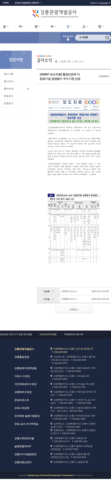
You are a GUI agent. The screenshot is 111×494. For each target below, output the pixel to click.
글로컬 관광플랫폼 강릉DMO (27, 3)
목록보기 (74, 309)
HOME (6, 3)
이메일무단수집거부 (73, 334)
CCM (85, 37)
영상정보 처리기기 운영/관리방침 (16, 334)
